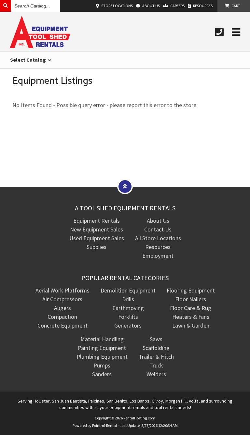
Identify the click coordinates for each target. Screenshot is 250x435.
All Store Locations (158, 238)
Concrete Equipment (62, 325)
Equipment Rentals (96, 220)
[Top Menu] (125, 186)
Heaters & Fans (190, 316)
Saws (156, 339)
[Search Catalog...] (5, 5)
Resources (158, 247)
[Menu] (236, 32)
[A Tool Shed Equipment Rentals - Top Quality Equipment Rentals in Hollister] (40, 46)
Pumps (101, 365)
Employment (158, 255)
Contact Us (158, 229)
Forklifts (128, 316)
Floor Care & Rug (190, 308)
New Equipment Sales (96, 229)
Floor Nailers (190, 299)
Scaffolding (156, 348)
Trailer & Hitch (156, 356)
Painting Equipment (102, 348)
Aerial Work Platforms (62, 290)
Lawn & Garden (190, 325)
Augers (62, 308)
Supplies (96, 247)
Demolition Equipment (128, 290)
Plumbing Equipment (102, 356)
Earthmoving (128, 308)
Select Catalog (28, 59)
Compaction (62, 316)
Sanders (102, 374)
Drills (128, 299)
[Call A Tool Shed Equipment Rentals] (219, 32)
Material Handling (102, 339)
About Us (158, 220)
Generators (128, 325)
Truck (156, 365)
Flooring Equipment (191, 290)
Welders (156, 374)
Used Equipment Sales (96, 238)
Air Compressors (62, 299)
